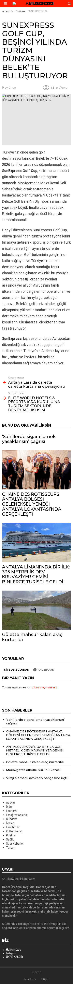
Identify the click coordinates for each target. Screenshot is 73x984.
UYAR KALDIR (14, 956)
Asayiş (10, 802)
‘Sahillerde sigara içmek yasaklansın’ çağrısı (29, 439)
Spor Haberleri (15, 843)
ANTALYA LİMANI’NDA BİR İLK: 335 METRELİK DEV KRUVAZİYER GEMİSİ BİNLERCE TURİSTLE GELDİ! (36, 574)
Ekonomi (11, 810)
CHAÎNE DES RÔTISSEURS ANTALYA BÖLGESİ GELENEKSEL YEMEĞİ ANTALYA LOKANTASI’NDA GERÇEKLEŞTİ (31, 504)
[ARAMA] (69, 3)
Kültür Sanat (14, 831)
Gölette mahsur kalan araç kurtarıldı (32, 637)
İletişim (11, 953)
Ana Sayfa (30, 979)
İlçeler (10, 823)
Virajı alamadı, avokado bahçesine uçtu (37, 778)
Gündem (11, 819)
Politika (11, 835)
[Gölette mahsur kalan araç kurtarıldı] (36, 610)
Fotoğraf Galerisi (17, 815)
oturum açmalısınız (44, 687)
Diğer (9, 806)
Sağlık (10, 839)
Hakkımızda (13, 949)
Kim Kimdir (13, 827)
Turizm (10, 847)
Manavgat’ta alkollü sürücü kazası (33, 770)
